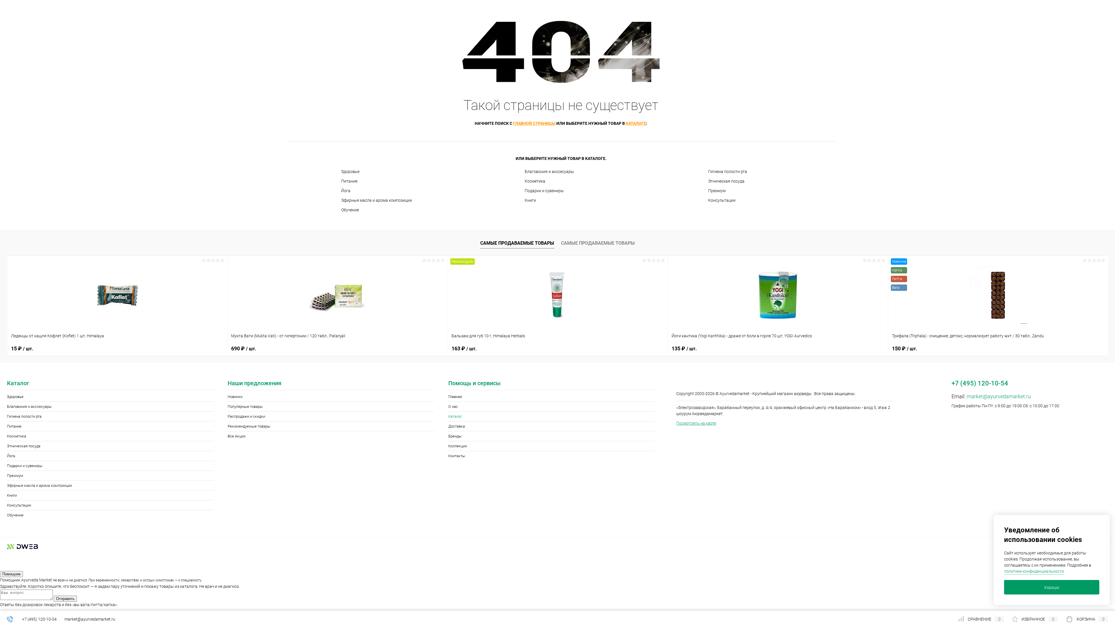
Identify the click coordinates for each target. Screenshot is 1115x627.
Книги (530, 200)
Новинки (235, 396)
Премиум (717, 190)
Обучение (350, 210)
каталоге (636, 123)
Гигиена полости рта (727, 171)
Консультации (721, 200)
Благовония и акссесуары (549, 171)
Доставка (456, 426)
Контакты (456, 456)
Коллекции (457, 446)
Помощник (11, 574)
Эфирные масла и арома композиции (376, 200)
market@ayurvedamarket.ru (999, 396)
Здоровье (350, 171)
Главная (455, 396)
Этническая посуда (726, 181)
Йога (345, 190)
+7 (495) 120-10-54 (39, 619)
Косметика (535, 181)
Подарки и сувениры (544, 190)
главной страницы (534, 123)
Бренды (455, 436)
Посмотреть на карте (696, 423)
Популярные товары (245, 406)
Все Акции (236, 436)
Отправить (65, 599)
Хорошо (1051, 587)
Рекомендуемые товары (249, 426)
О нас (453, 406)
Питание (349, 181)
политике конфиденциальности (1034, 571)
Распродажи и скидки (246, 416)
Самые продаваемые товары (517, 243)
